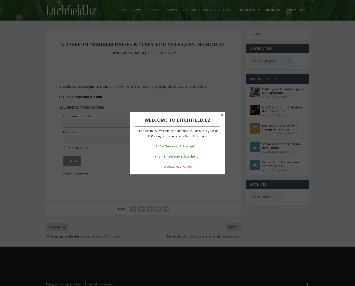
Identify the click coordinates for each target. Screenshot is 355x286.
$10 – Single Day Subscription (177, 156)
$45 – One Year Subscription (177, 146)
